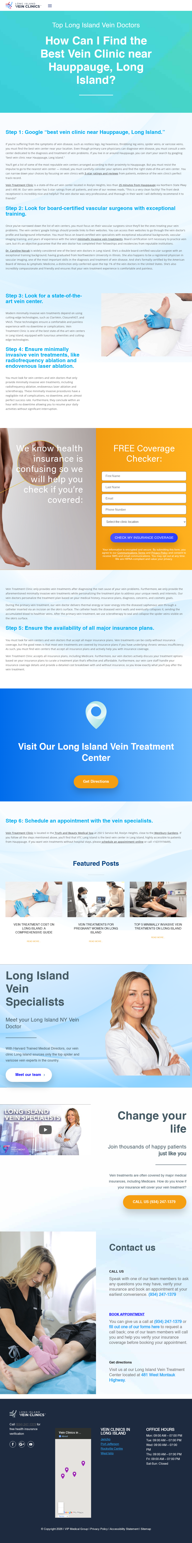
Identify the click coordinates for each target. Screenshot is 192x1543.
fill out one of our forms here (134, 1327)
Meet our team (28, 1075)
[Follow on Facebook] (13, 1444)
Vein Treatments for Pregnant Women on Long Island (96, 928)
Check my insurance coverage (144, 537)
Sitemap (146, 1529)
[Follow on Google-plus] (22, 1444)
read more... (34, 942)
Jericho (105, 1439)
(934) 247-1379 (162, 1295)
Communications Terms (131, 552)
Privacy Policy (159, 552)
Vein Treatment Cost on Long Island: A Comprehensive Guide (34, 928)
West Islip (107, 1453)
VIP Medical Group (76, 1529)
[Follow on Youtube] (31, 1444)
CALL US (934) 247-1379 (154, 1202)
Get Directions (96, 782)
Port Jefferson (110, 1444)
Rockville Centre (112, 1448)
